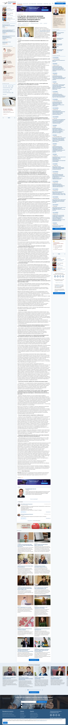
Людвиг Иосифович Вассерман (60, 33)
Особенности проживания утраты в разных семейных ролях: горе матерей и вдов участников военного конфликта (8, 31)
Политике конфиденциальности (41, 720)
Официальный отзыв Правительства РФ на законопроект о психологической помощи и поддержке (8, 37)
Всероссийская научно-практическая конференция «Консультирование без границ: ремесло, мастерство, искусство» (59, 201)
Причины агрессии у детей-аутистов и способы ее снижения (25, 629)
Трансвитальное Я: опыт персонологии (6, 42)
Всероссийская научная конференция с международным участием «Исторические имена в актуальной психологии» (58, 168)
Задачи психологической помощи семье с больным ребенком (25, 566)
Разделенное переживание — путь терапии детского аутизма (40, 608)
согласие (57, 286)
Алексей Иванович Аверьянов (58, 15)
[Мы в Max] (63, 276)
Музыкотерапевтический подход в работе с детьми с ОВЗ (41, 545)
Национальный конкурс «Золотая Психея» (9, 716)
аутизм (41, 23)
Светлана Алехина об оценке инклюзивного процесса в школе (40, 566)
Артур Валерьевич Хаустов (30, 488)
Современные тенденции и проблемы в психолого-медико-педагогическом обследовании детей (41, 650)
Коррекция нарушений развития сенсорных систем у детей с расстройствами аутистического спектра (25, 650)
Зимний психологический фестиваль (8, 714)
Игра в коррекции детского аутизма (24, 607)
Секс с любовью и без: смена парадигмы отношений (56, 678)
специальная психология (34, 23)
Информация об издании (34, 716)
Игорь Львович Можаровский (59, 44)
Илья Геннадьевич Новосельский (60, 50)
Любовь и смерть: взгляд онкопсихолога (39, 678)
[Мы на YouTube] (60, 276)
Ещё (50, 3)
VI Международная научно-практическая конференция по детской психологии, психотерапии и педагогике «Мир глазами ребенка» (59, 95)
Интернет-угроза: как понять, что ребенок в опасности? (9, 678)
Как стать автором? (34, 499)
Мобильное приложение (34, 714)
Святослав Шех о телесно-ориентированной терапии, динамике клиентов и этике (26, 678)
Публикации (19, 3)
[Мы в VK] (58, 276)
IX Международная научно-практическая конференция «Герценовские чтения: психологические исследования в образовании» (58, 104)
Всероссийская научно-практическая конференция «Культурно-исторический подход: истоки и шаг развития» (59, 209)
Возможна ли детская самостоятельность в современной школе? (8, 25)
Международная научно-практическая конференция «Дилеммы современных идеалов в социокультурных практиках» (58, 185)
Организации (39, 3)
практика (19, 23)
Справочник (45, 3)
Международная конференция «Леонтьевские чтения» (57, 226)
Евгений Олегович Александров (60, 39)
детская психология (26, 23)
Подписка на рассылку (33, 713)
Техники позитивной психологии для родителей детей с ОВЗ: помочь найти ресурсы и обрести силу (25, 588)
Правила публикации (33, 717)
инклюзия (45, 23)
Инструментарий (32, 3)
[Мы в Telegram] (55, 276)
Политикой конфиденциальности (59, 285)
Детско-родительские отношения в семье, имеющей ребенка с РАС (41, 588)
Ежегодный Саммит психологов (7, 713)
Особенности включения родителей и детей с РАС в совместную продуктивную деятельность (25, 545)
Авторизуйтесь (30, 520)
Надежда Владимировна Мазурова (27, 514)
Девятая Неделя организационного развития (58, 61)
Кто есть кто (25, 3)
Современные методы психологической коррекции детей (42, 629)
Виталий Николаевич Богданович (27, 504)
